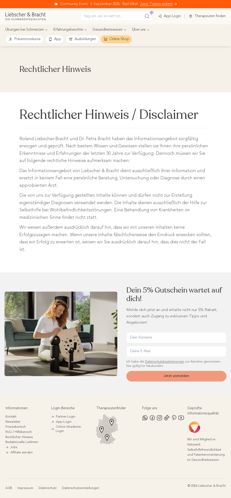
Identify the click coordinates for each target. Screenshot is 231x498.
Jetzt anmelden (176, 376)
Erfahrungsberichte (68, 30)
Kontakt (10, 416)
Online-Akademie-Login (69, 429)
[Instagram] (159, 418)
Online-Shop (119, 39)
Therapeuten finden (210, 16)
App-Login (172, 16)
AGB (8, 488)
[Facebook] (152, 418)
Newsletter (13, 421)
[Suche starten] (147, 16)
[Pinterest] (174, 418)
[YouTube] (181, 418)
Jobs (13, 447)
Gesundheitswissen (107, 30)
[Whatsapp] (145, 418)
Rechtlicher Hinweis (19, 437)
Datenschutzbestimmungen (164, 361)
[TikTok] (167, 418)
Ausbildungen (85, 39)
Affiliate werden (21, 452)
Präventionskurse (27, 39)
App (57, 39)
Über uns (139, 30)
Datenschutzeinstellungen (80, 488)
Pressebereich (15, 426)
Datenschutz (48, 488)
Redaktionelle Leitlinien (21, 442)
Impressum (25, 488)
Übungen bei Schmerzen (24, 30)
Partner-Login (65, 416)
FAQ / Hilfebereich (18, 432)
